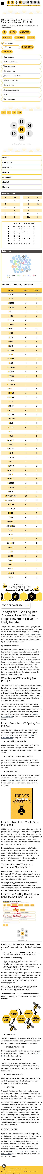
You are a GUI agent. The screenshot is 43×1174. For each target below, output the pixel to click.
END (11, 333)
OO (10, 475)
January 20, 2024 (26, 144)
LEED (10, 342)
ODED (11, 406)
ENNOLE (11, 522)
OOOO (10, 479)
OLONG (10, 573)
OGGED (10, 410)
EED (10, 513)
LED (11, 337)
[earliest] (4, 113)
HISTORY (7, 37)
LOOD (11, 380)
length (26, 290)
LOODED (11, 385)
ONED (11, 457)
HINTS (12, 32)
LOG (11, 363)
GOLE (11, 539)
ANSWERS (24, 32)
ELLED (11, 320)
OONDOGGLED (11, 500)
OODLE (11, 483)
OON (10, 492)
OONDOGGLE (10, 496)
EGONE (11, 307)
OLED (10, 397)
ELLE (10, 316)
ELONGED (10, 329)
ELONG (11, 325)
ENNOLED (10, 526)
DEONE (11, 505)
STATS (31, 37)
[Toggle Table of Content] (26, 605)
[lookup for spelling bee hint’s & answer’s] (4, 32)
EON (11, 517)
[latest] (20, 113)
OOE (11, 577)
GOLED (11, 543)
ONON (10, 440)
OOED (11, 487)
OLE (11, 393)
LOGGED (11, 367)
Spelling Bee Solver (33, 634)
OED (11, 389)
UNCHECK (7, 52)
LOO (11, 560)
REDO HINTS (27, 47)
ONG (10, 462)
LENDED (10, 350)
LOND (11, 372)
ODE (11, 402)
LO (11, 355)
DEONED (11, 509)
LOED (10, 359)
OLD (11, 423)
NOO (10, 569)
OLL (11, 432)
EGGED (11, 303)
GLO (11, 530)
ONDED (10, 449)
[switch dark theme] (4, 1166)
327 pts (9, 162)
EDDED (11, 295)
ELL (11, 312)
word (10, 290)
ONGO (11, 466)
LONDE (11, 376)
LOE (11, 552)
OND (10, 445)
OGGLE (11, 415)
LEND (10, 346)
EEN (11, 299)
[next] (14, 113)
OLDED (11, 427)
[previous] (9, 113)
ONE (11, 453)
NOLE (10, 565)
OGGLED (11, 419)
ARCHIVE (19, 37)
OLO (11, 436)
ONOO (10, 470)
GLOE (10, 535)
